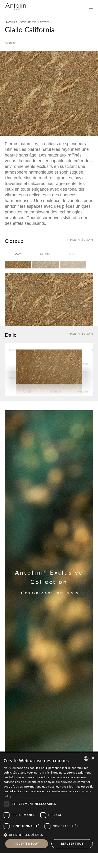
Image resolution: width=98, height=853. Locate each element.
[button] (49, 834)
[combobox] (86, 758)
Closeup (14, 240)
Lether (45, 254)
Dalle (11, 334)
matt (73, 254)
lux (18, 254)
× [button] (92, 758)
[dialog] (49, 803)
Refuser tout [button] (72, 844)
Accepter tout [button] (27, 844)
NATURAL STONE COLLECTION (28, 22)
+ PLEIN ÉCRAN (80, 240)
